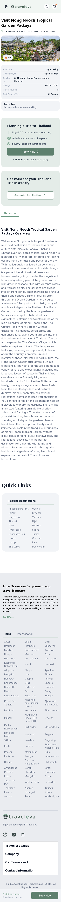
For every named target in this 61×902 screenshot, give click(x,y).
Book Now (45, 895)
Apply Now (28, 151)
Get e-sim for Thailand (28, 195)
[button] (22, 58)
